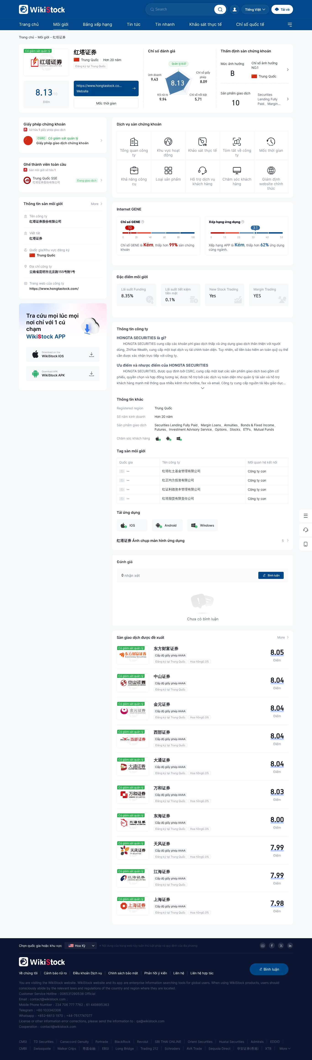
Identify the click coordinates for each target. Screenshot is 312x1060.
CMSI (23, 1042)
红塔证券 (59, 37)
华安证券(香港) (248, 1048)
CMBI (23, 1048)
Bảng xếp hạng (97, 24)
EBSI (105, 1048)
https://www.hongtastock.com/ (54, 288)
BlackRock (122, 1042)
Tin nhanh (165, 24)
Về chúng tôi (28, 973)
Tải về (285, 9)
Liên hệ (178, 973)
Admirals (257, 1042)
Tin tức (133, 24)
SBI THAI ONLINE (168, 1042)
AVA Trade (194, 1048)
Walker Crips (66, 1048)
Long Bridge (125, 1048)
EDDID (275, 1042)
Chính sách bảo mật (123, 973)
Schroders (172, 1048)
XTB (268, 1048)
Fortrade (101, 1042)
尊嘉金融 (89, 1048)
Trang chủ (29, 24)
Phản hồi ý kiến (155, 973)
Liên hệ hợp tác (202, 973)
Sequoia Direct (219, 1048)
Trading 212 (149, 1048)
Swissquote (42, 1048)
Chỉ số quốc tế (250, 24)
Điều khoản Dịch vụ (87, 973)
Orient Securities (200, 1042)
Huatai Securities (231, 1042)
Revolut (142, 1042)
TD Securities (43, 1042)
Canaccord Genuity (74, 1042)
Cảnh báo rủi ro (55, 973)
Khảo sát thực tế (205, 24)
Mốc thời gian (106, 103)
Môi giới (60, 24)
